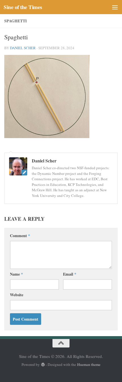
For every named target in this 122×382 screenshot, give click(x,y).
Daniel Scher (23, 47)
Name (16, 274)
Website (16, 295)
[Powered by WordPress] (43, 364)
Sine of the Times (23, 7)
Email (69, 274)
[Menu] (115, 7)
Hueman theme (88, 364)
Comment (20, 236)
